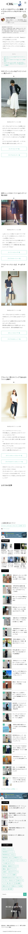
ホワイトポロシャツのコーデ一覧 (14, 455)
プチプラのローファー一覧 (14, 258)
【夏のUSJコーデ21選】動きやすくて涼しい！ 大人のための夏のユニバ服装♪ (20, 619)
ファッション (6, 528)
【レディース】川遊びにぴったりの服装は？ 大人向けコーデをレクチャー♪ (20, 673)
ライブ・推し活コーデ (7, 883)
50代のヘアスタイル (7, 849)
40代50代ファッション (8, 851)
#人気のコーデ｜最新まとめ (16, 835)
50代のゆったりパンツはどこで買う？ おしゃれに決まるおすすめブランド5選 (19, 609)
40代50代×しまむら (7, 857)
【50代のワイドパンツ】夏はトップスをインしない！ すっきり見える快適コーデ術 (20, 662)
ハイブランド (22, 860)
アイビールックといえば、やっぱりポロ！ (14, 62)
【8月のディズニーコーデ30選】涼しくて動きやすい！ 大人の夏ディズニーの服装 (19, 577)
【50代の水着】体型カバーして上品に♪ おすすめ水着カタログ (19, 726)
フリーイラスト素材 (6, 927)
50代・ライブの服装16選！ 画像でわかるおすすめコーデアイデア (20, 769)
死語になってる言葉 (17, 886)
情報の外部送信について (13, 925)
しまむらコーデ (13, 860)
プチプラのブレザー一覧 (14, 155)
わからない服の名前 (7, 889)
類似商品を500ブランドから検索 (14, 121)
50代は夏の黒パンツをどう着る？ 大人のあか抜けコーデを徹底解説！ (19, 651)
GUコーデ (4, 860)
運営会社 (3, 925)
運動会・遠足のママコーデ (9, 869)
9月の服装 (17, 883)
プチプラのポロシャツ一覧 (14, 339)
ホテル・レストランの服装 (9, 874)
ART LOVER (23, 925)
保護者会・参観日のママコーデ (10, 866)
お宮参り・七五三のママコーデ (10, 871)
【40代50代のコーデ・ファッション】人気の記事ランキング (20, 758)
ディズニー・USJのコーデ (8, 880)
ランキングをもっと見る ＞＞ (9, 789)
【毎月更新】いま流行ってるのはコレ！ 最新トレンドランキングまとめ (17, 815)
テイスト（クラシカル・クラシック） (10, 525)
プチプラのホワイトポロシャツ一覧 (14, 461)
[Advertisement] (14, 174)
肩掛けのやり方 (6, 886)
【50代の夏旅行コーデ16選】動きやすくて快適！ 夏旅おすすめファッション (19, 641)
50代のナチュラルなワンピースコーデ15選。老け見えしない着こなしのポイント (19, 779)
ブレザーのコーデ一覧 (14, 148)
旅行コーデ (20, 880)
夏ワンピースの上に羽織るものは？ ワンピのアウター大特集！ (20, 598)
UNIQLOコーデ (17, 857)
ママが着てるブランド (7, 863)
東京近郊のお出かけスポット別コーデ (11, 877)
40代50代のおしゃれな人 (8, 854)
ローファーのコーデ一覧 (14, 252)
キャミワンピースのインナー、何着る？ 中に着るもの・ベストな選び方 (19, 715)
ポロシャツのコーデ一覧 (14, 333)
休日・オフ (22, 525)
